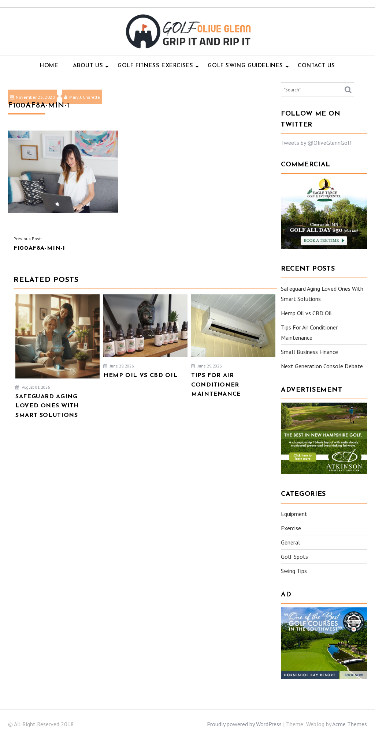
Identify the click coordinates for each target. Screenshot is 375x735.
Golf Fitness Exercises (155, 66)
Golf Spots (294, 556)
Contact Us (316, 66)
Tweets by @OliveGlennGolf (316, 142)
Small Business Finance (309, 351)
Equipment (294, 513)
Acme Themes (349, 724)
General (290, 542)
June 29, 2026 (121, 366)
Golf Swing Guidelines (245, 66)
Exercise (291, 528)
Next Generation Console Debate (322, 366)
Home (49, 66)
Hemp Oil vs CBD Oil (306, 313)
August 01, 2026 (35, 387)
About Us (88, 66)
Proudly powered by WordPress (244, 724)
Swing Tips (294, 570)
